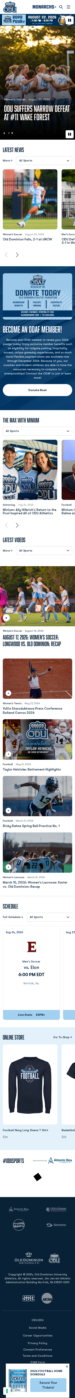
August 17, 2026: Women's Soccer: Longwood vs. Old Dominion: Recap (32, 640)
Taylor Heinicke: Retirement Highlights (32, 769)
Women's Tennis (12, 703)
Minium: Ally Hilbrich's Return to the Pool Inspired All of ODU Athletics (29, 511)
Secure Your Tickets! (52, 1385)
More (6, 160)
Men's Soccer (31, 961)
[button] (31, 21)
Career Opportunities (37, 1335)
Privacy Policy (37, 1343)
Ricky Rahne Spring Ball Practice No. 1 (31, 826)
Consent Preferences (37, 1349)
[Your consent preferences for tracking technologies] (7, 1391)
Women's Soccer (12, 234)
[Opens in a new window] (29, 1298)
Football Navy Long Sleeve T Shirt (30, 1130)
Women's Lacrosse (13, 877)
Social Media (37, 1327)
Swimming (9, 504)
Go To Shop (61, 1037)
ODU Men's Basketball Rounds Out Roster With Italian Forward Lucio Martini (33, 108)
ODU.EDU (38, 1320)
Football (67, 504)
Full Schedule (11, 917)
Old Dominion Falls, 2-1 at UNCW (27, 239)
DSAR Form (37, 1362)
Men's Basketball (15, 91)
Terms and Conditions (37, 1355)
